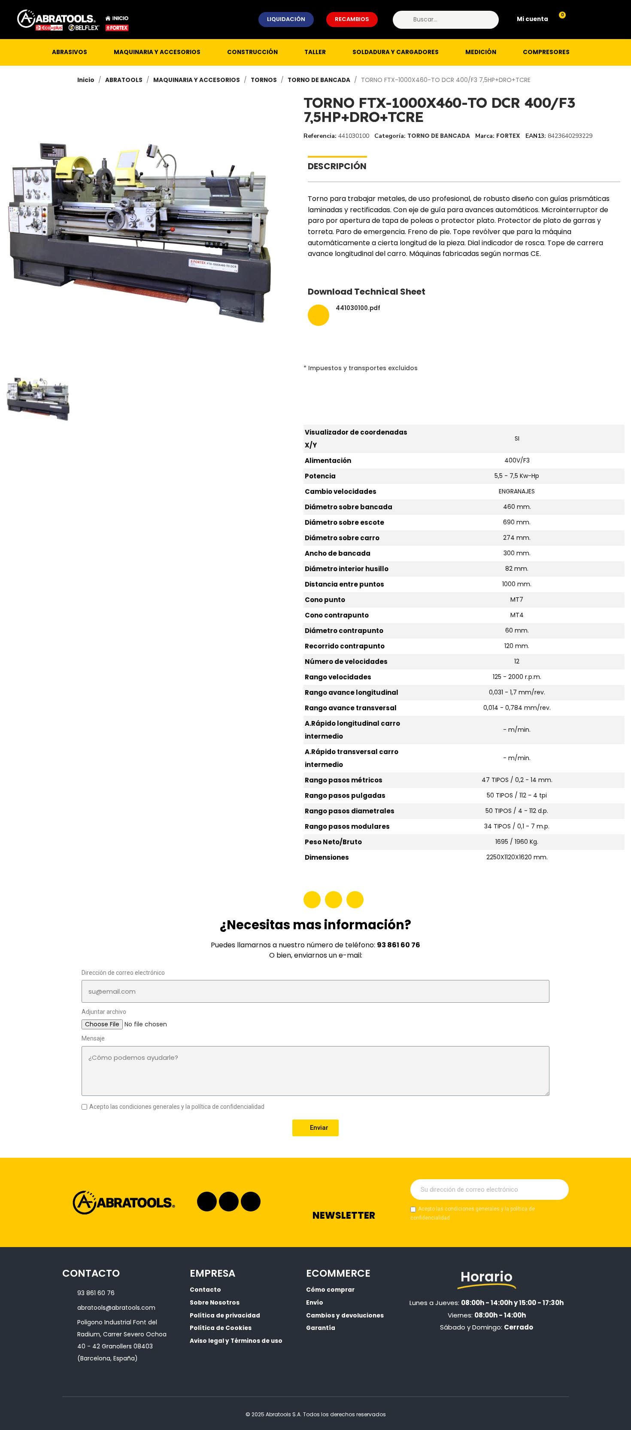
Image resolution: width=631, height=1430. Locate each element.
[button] (286, 19)
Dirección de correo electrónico (123, 972)
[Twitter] (333, 899)
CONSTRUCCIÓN (252, 52)
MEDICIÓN (480, 52)
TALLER (315, 52)
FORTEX (508, 136)
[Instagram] (207, 1201)
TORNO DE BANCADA (438, 136)
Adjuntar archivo (104, 1011)
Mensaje (93, 1038)
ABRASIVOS (69, 52)
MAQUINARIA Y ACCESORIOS (157, 52)
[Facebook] (312, 899)
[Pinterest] (355, 899)
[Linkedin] (229, 1201)
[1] (557, 1189)
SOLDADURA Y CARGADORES (395, 52)
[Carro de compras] (558, 19)
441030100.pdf (358, 308)
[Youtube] (251, 1201)
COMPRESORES (546, 52)
